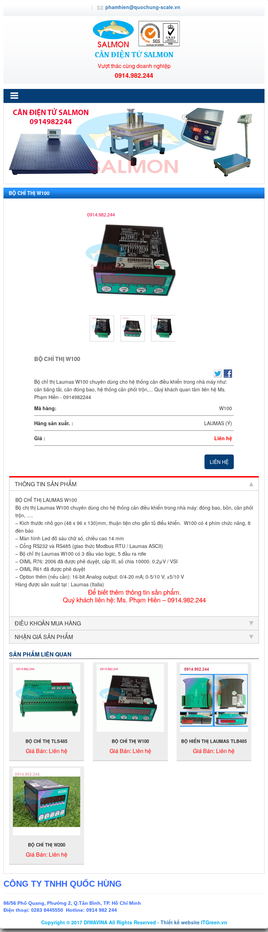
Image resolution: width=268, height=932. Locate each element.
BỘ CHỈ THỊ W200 (46, 844)
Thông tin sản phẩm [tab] (45, 484)
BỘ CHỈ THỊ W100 (130, 741)
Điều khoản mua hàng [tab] (48, 623)
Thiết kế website (180, 922)
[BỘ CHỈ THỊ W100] (134, 258)
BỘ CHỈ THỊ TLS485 (46, 741)
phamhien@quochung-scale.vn (142, 6)
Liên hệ (219, 461)
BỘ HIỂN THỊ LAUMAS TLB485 (214, 741)
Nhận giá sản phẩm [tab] (44, 637)
